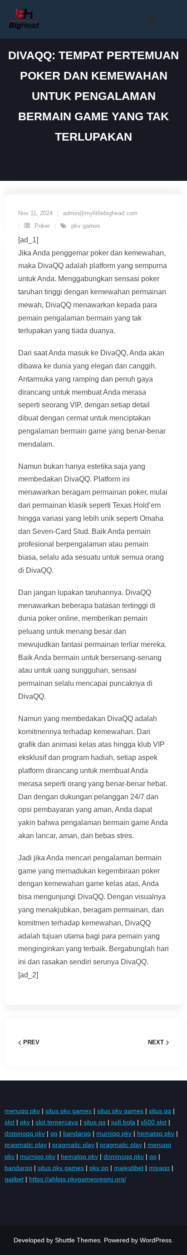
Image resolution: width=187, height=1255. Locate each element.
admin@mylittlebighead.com (100, 213)
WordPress (156, 1240)
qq (54, 1133)
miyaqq (159, 1167)
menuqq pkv (22, 1110)
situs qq (160, 1110)
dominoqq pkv (25, 1133)
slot (10, 1122)
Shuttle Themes (77, 1240)
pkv (25, 1122)
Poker (42, 225)
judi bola (123, 1122)
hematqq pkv (155, 1133)
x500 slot (154, 1122)
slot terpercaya (56, 1122)
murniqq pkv (114, 1133)
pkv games (85, 225)
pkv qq (98, 1167)
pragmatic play (26, 1144)
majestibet (128, 1167)
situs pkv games (68, 1110)
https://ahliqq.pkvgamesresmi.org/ (77, 1179)
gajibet (14, 1179)
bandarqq (77, 1133)
